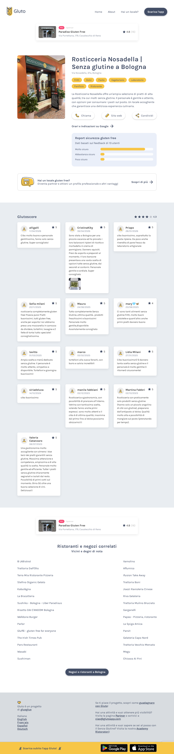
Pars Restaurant (27, 644)
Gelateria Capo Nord (135, 637)
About (111, 11)
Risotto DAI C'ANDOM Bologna (35, 610)
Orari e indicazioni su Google (90, 126)
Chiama (86, 115)
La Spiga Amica (132, 623)
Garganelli (129, 610)
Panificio (79, 86)
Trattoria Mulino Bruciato (139, 603)
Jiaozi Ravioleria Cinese (137, 589)
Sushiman (23, 658)
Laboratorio (137, 80)
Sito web (116, 115)
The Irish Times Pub (29, 637)
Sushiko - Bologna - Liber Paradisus (39, 603)
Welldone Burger (27, 617)
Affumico (128, 568)
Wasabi (21, 651)
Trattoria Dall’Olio (28, 568)
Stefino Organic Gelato (31, 582)
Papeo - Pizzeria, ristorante (140, 617)
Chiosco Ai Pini (132, 658)
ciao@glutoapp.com (108, 718)
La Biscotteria (25, 596)
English (22, 719)
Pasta (101, 80)
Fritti (76, 80)
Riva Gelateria (131, 596)
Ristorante (96, 86)
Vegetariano (117, 80)
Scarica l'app (155, 11)
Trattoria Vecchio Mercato (139, 644)
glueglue (26, 709)
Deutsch (22, 728)
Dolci (89, 80)
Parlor (21, 623)
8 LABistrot (24, 561)
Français (22, 722)
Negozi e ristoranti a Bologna (87, 672)
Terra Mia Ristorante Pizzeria (35, 575)
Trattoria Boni (131, 582)
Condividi (147, 115)
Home (98, 11)
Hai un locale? (129, 11)
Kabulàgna (24, 589)
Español (22, 725)
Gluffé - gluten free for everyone (36, 630)
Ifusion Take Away (134, 575)
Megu (126, 651)
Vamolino (129, 561)
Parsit (126, 630)
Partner (120, 715)
